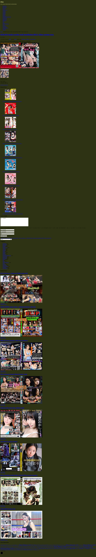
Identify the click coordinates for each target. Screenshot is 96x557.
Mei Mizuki (34, 546)
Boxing (4, 9)
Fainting (4, 250)
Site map (4, 29)
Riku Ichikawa (17, 548)
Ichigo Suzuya (10, 546)
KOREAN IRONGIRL (7, 255)
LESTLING (5, 256)
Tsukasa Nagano (65, 548)
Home (1, 31)
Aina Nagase (4, 545)
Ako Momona (35, 545)
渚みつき (16, 549)
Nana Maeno (60, 546)
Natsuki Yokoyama (71, 546)
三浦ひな (28, 39)
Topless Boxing (5, 27)
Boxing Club (5, 10)
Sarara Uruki (42, 548)
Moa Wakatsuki (49, 546)
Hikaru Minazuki (72, 545)
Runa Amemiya (35, 548)
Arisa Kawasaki (44, 545)
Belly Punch (5, 7)
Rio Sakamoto (29, 548)
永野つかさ (10, 549)
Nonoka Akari (88, 546)
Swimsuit (4, 25)
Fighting (4, 252)
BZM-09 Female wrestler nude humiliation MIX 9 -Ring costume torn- (38, 238)
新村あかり (89, 548)
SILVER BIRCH (6, 262)
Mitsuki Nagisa (41, 546)
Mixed (15, 39)
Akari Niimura (25, 545)
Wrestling (4, 28)
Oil (3, 260)
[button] (1, 553)
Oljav (2, 2)
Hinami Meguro (89, 545)
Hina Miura (24, 39)
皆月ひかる (21, 549)
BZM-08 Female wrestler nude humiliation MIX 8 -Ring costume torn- (27, 35)
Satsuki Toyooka (49, 548)
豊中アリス (32, 549)
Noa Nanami (79, 546)
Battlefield (4, 6)
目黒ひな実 (27, 549)
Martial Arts (5, 257)
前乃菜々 (83, 548)
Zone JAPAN (5, 268)
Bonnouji (4, 8)
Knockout (4, 254)
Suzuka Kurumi (56, 548)
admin (10, 39)
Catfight (4, 11)
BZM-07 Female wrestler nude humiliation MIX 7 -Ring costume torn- (13, 238)
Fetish (4, 251)
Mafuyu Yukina (21, 546)
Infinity (4, 253)
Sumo (4, 24)
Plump (4, 261)
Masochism (5, 258)
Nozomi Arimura (6, 548)
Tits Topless (5, 26)
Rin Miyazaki (24, 548)
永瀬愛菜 (6, 549)
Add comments (32, 39)
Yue (72, 548)
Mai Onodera (28, 546)
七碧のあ (77, 548)
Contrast (4, 249)
